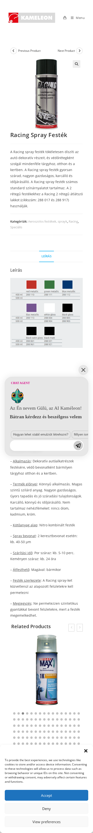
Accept (46, 795)
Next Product (66, 51)
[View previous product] (13, 50)
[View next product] (79, 50)
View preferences (46, 821)
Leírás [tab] (46, 256)
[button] (85, 750)
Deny (46, 808)
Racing (73, 221)
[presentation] (71, 627)
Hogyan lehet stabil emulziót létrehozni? (40, 434)
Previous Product (29, 51)
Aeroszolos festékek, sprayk (47, 221)
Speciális (16, 227)
